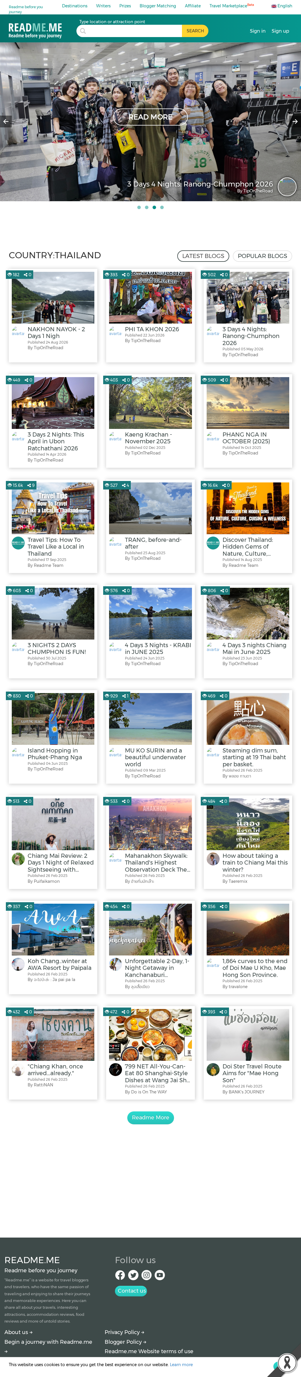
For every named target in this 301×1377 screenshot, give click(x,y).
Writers (103, 6)
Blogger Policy (124, 1342)
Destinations (74, 6)
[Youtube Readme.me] (160, 1277)
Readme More (150, 1117)
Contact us (132, 1291)
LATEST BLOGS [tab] (203, 255)
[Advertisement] (150, 1174)
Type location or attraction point (112, 21)
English (284, 6)
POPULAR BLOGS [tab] (262, 255)
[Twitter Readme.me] (133, 1277)
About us (16, 1332)
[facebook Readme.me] (120, 1277)
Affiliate (193, 6)
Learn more (181, 1364)
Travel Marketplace (232, 6)
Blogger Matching (158, 6)
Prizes (125, 6)
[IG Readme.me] (146, 1277)
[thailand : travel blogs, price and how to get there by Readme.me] (42, 29)
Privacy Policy (123, 1332)
